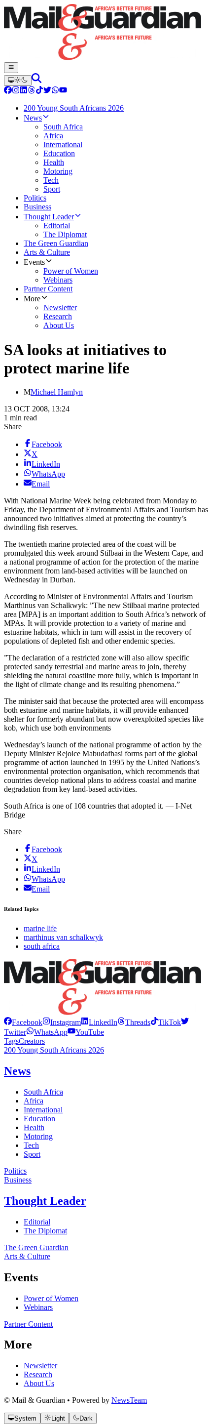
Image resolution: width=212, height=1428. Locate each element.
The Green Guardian (36, 1247)
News (17, 1070)
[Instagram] (16, 91)
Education (39, 1118)
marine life (40, 928)
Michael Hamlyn (57, 392)
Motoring (38, 1136)
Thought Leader (45, 1200)
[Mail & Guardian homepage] (106, 33)
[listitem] (23, 1022)
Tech (31, 1145)
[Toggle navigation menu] (11, 67)
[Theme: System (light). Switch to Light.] (18, 80)
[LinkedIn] (24, 91)
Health (34, 1127)
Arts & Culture (27, 1256)
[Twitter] (47, 91)
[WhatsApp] (55, 91)
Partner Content (28, 1324)
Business (18, 1180)
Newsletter (40, 1365)
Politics (15, 1171)
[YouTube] (63, 91)
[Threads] (31, 91)
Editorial (37, 1222)
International (43, 1109)
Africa (33, 1101)
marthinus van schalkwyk (63, 937)
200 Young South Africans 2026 (54, 1050)
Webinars (38, 1307)
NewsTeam (129, 1400)
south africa (42, 946)
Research (38, 1374)
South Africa (43, 1092)
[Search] (36, 80)
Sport (32, 1154)
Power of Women (51, 1298)
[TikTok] (39, 91)
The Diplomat (45, 1230)
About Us (39, 1383)
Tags (11, 1041)
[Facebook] (8, 91)
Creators (32, 1041)
